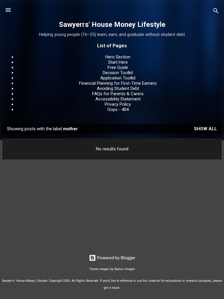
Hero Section (117, 57)
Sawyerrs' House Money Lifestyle (112, 24)
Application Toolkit (118, 78)
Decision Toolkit (118, 72)
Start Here (118, 62)
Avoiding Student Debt (118, 88)
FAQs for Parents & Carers (118, 93)
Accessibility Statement (118, 99)
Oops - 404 (118, 109)
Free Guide (118, 67)
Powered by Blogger (115, 257)
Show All (205, 128)
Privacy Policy (118, 104)
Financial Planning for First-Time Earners (118, 83)
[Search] (215, 12)
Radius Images (124, 269)
